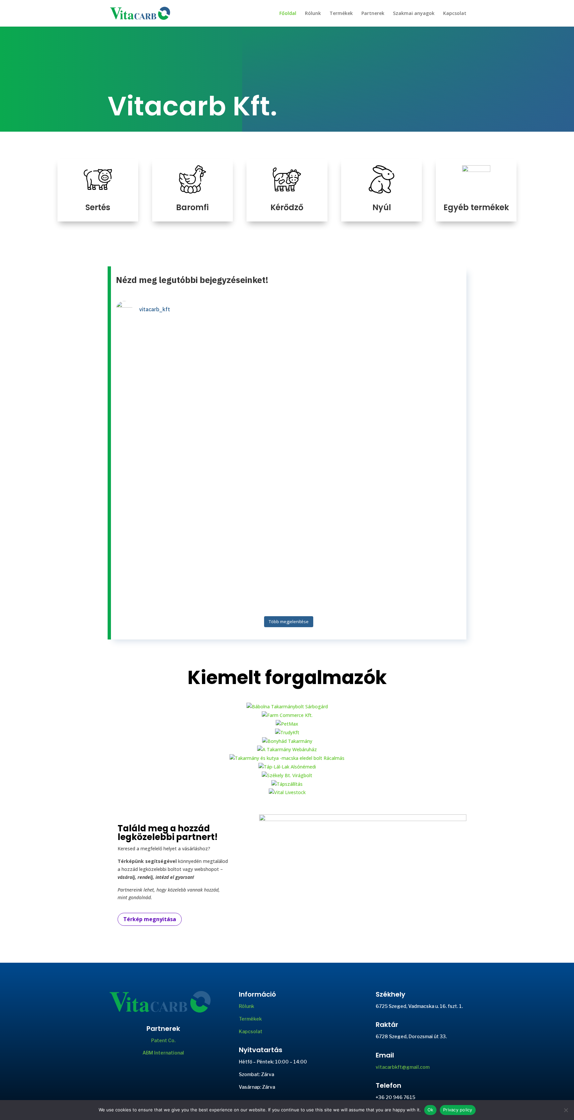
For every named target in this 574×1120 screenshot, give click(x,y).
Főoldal (287, 13)
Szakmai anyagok (413, 13)
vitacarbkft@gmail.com (403, 1067)
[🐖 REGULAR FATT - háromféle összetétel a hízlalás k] (158, 464)
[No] (565, 1110)
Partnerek (372, 13)
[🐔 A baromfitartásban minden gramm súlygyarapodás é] (420, 420)
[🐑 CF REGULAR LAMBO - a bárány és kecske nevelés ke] (245, 468)
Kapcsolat (454, 13)
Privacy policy (457, 1109)
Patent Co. (163, 1040)
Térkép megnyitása (149, 919)
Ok (430, 1109)
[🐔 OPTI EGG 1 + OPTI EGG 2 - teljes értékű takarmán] (332, 468)
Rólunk (313, 13)
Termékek (341, 13)
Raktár (387, 1024)
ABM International (163, 1052)
